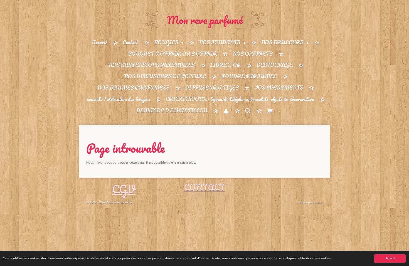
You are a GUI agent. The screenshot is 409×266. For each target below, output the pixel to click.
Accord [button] (390, 258)
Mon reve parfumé (205, 19)
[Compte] (226, 111)
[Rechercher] (247, 110)
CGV (123, 189)
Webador (317, 202)
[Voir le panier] (269, 111)
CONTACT (204, 187)
